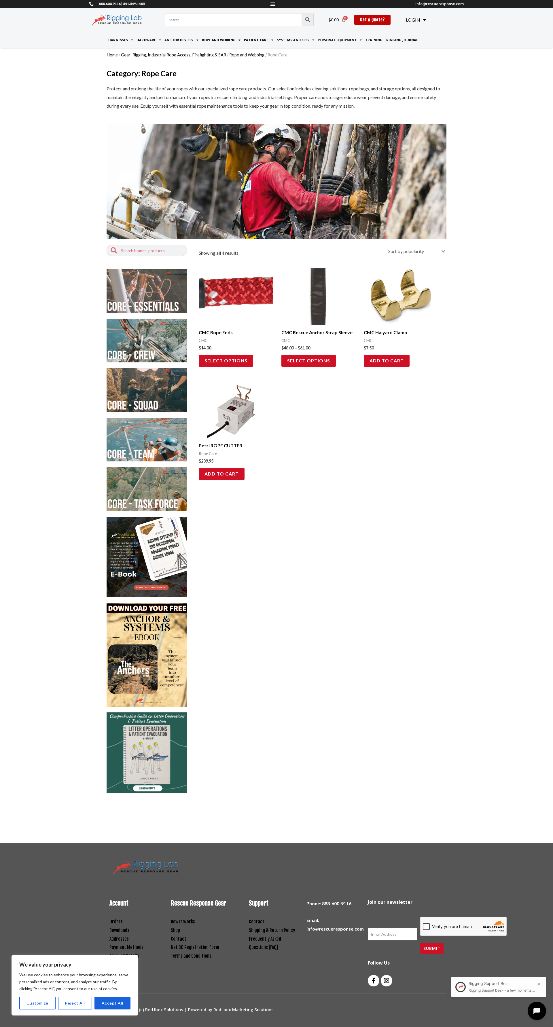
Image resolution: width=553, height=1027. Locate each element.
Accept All (112, 1003)
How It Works (183, 922)
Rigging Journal (402, 40)
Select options (225, 360)
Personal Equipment (337, 40)
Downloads (119, 930)
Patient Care (256, 40)
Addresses (119, 939)
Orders (116, 922)
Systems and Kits (293, 40)
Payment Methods (126, 947)
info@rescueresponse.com (439, 3)
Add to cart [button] (387, 360)
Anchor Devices (179, 40)
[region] (75, 985)
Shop (175, 930)
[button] (272, 4)
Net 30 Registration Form (195, 947)
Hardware (146, 40)
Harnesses (118, 40)
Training (374, 40)
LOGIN (413, 19)
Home (112, 54)
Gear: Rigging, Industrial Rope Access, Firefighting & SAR (173, 54)
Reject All (75, 1003)
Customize (37, 1003)
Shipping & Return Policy (272, 930)
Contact (178, 939)
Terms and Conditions (191, 956)
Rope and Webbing (219, 40)
